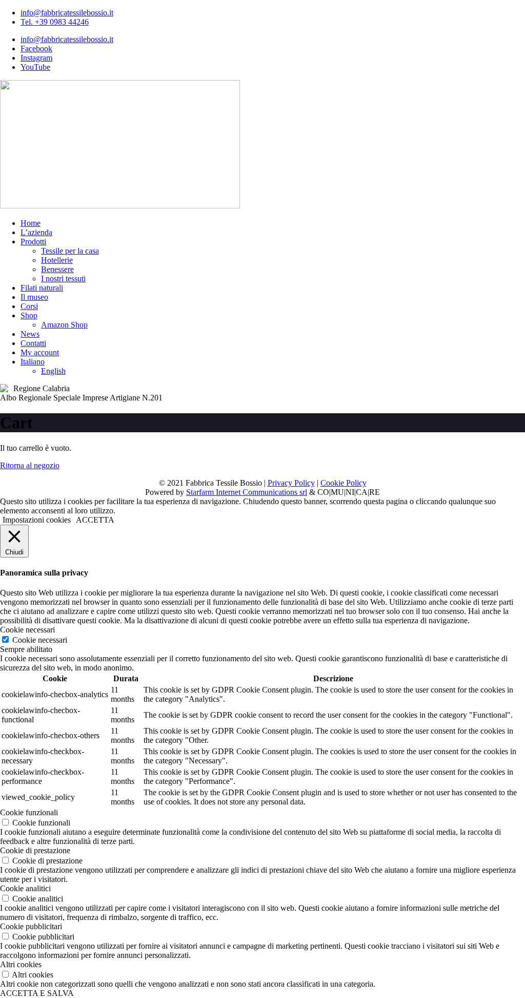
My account (40, 352)
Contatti (33, 343)
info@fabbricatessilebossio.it (67, 12)
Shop (29, 315)
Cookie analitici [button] (25, 888)
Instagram (36, 57)
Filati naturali (42, 287)
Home (31, 223)
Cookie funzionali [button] (29, 812)
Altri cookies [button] (21, 964)
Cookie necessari (39, 640)
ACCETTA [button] (95, 519)
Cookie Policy (343, 482)
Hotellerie (57, 260)
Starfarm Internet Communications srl (246, 492)
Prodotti (33, 241)
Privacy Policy (291, 482)
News (30, 334)
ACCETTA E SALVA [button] (37, 993)
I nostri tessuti (63, 278)
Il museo (34, 297)
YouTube (35, 67)
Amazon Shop (64, 324)
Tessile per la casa (70, 250)
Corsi (29, 306)
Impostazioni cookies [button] (37, 519)
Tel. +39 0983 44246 (55, 21)
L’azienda (36, 232)
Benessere (57, 269)
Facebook (36, 48)
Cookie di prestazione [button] (35, 850)
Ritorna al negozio (29, 465)
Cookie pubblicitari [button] (31, 926)
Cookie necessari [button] (27, 629)
